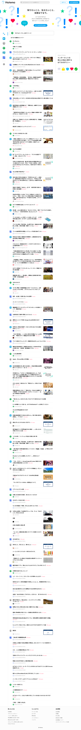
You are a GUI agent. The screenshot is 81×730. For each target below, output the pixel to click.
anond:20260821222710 (19, 675)
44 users (44, 52)
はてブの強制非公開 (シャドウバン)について (24, 204)
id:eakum (16, 438)
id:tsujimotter (17, 433)
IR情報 (57, 713)
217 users (44, 612)
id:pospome (16, 323)
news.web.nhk (17, 330)
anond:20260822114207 (19, 652)
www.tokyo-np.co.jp (18, 350)
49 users (34, 126)
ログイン (64, 2)
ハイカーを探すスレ (18, 684)
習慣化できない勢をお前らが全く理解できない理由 (25, 607)
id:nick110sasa (17, 457)
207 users (25, 377)
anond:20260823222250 (19, 502)
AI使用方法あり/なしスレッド (20, 571)
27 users (42, 673)
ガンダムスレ (16, 41)
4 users (33, 296)
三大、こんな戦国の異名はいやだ (21, 650)
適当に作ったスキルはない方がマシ (21, 422)
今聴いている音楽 (17, 46)
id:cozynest (16, 472)
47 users (25, 107)
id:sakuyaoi (16, 535)
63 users (36, 226)
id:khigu (16, 562)
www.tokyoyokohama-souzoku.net (22, 116)
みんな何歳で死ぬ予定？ (19, 171)
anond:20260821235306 (19, 585)
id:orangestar (17, 87)
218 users (44, 231)
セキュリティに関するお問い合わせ (15, 722)
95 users (23, 143)
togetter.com (17, 168)
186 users (18, 182)
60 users (15, 80)
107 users (19, 199)
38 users (25, 690)
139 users (39, 218)
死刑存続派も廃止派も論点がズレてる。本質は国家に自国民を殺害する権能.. (32, 618)
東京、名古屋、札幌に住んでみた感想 (22, 296)
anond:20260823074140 (19, 596)
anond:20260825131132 (19, 54)
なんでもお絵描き (17, 149)
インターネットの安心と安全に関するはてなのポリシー (65, 59)
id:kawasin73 (17, 425)
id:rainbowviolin (17, 452)
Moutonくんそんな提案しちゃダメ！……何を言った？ (26, 456)
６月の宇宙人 (16, 85)
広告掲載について (59, 720)
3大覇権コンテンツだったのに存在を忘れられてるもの (26, 64)
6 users (26, 302)
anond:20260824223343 (20, 316)
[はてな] (8, 2)
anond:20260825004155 (19, 298)
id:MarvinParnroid (18, 704)
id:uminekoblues (18, 528)
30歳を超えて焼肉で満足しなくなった (22, 314)
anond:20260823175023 (19, 541)
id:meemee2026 (17, 406)
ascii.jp (15, 465)
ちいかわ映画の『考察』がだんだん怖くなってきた (25, 505)
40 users (34, 92)
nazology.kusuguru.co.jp (19, 419)
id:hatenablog (17, 479)
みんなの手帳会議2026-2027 (20, 410)
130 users (48, 341)
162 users (22, 539)
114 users (36, 254)
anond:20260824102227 (19, 491)
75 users (22, 601)
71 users (22, 668)
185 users (18, 166)
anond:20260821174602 (19, 681)
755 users (49, 625)
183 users (26, 277)
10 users (43, 576)
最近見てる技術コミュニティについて (22, 126)
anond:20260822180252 (19, 627)
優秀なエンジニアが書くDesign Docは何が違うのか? (26, 320)
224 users (18, 384)
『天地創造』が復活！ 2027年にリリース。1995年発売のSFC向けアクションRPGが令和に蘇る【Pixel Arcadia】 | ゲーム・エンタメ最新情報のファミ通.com (27, 261)
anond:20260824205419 (19, 343)
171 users (15, 583)
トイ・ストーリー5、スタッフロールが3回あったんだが (27, 576)
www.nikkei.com (18, 279)
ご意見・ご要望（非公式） (19, 702)
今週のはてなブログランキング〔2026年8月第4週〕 (26, 475)
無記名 (14, 630)
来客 (14, 518)
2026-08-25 (16, 282)
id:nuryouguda (17, 43)
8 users (43, 588)
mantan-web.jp (17, 213)
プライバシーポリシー (12, 713)
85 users (26, 417)
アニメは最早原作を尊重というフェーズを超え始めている (27, 231)
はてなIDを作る (74, 2)
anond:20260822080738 (19, 663)
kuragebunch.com (18, 61)
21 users (27, 393)
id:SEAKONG (17, 555)
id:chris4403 (17, 135)
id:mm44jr (16, 514)
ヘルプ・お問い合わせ (12, 715)
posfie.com (16, 379)
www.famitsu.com (18, 264)
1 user (37, 204)
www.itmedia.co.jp (18, 158)
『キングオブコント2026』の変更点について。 (25, 482)
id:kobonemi (17, 362)
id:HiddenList (17, 284)
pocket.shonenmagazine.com (20, 247)
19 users (29, 59)
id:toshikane (17, 634)
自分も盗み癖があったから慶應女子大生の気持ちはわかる (27, 588)
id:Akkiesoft (17, 686)
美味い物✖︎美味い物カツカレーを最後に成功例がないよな (27, 612)
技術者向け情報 (59, 717)
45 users (24, 121)
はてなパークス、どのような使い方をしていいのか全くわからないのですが (31, 695)
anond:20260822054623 (19, 657)
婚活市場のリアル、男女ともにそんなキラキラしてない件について (29, 565)
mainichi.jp (16, 191)
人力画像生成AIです (18, 690)
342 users (41, 607)
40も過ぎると (16, 539)
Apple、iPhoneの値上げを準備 (21, 359)
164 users (25, 245)
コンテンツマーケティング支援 (62, 722)
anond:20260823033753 (20, 591)
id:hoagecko (17, 206)
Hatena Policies (11, 723)
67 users (42, 64)
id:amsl (15, 411)
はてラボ (34, 713)
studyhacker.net (17, 395)
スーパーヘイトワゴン (18, 302)
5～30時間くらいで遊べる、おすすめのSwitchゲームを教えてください (30, 404)
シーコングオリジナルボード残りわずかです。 (24, 551)
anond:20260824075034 (20, 507)
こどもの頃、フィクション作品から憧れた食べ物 (25, 436)
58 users (14, 644)
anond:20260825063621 (19, 233)
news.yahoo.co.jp (18, 145)
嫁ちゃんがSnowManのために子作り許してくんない (26, 673)
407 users (30, 367)
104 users (37, 262)
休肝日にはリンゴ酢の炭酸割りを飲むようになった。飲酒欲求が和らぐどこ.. (32, 582)
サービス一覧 (34, 711)
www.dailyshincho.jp (18, 201)
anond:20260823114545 (19, 578)
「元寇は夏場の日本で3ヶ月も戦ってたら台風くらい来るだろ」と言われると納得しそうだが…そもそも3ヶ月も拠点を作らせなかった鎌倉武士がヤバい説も (27, 252)
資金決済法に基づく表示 (13, 719)
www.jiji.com (17, 228)
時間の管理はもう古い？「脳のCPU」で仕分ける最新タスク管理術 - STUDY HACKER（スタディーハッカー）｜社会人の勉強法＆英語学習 (27, 392)
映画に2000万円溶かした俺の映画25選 (23, 661)
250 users (30, 463)
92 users (45, 655)
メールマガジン (35, 717)
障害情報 (34, 715)
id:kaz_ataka (17, 603)
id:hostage (16, 521)
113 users (22, 328)
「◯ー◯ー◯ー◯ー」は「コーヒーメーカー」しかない (27, 52)
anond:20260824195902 (19, 304)
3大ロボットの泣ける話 (19, 500)
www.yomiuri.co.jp (18, 82)
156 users (40, 211)
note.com (16, 123)
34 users (15, 291)
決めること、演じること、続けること (22, 544)
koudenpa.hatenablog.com (20, 94)
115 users (28, 156)
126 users (49, 594)
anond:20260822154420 (19, 639)
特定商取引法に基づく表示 (13, 717)
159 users (24, 189)
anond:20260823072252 (19, 567)
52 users (28, 71)
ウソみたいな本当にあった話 (20, 133)
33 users (41, 505)
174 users (31, 114)
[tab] (4, 33)
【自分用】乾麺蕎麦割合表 (19, 637)
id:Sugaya (16, 485)
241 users (36, 443)
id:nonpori (16, 401)
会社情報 (57, 711)
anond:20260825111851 (19, 102)
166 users (36, 348)
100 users (15, 619)
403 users (27, 500)
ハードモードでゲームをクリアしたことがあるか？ (25, 679)
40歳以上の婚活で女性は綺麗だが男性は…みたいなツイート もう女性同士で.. (32, 643)
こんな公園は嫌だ (17, 353)
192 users (49, 565)
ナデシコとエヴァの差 (18, 489)
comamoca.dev (17, 130)
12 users (27, 171)
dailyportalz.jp (17, 73)
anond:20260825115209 (19, 66)
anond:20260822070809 (19, 670)
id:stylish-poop (17, 573)
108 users (41, 679)
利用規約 (10, 711)
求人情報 (57, 715)
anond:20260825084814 (19, 173)
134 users (26, 489)
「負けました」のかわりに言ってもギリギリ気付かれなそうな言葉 (29, 399)
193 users (27, 238)
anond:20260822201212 (19, 614)
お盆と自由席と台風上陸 (19, 525)
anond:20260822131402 (19, 646)
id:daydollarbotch (18, 355)
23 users (17, 99)
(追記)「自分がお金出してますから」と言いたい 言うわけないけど (30, 594)
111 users (22, 269)
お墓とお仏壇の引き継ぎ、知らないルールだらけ (25, 494)
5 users (14, 697)
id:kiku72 (16, 48)
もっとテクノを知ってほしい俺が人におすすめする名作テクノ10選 (29, 625)
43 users (24, 309)
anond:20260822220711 (19, 609)
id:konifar (16, 548)
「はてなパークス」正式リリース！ (23, 33)
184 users (15, 321)
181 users (34, 314)
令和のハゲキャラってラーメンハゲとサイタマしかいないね (27, 655)
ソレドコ (34, 719)
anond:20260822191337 (19, 621)
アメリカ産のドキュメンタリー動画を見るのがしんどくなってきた (29, 341)
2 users (30, 359)
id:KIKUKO (16, 496)
